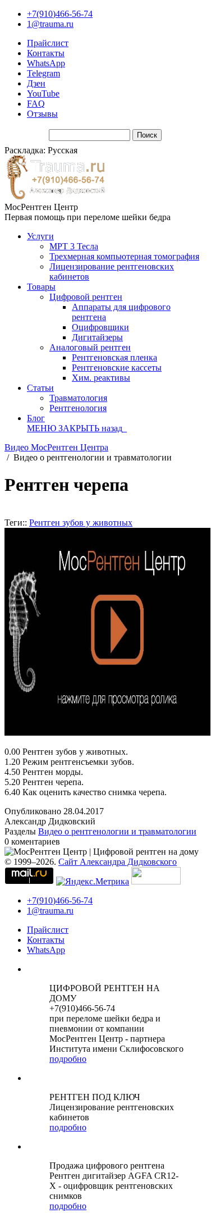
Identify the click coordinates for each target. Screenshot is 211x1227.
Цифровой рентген (85, 297)
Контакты (46, 53)
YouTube (43, 93)
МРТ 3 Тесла (73, 246)
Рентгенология (78, 408)
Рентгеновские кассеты (117, 367)
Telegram (43, 73)
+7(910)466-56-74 (60, 14)
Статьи (40, 388)
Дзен (36, 83)
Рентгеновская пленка (114, 357)
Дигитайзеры (97, 337)
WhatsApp (46, 63)
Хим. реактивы (101, 377)
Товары (41, 286)
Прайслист (47, 43)
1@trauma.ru (50, 24)
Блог (36, 418)
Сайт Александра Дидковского (117, 861)
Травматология (78, 398)
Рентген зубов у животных (80, 522)
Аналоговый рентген (90, 347)
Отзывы (42, 113)
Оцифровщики (100, 327)
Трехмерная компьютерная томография (124, 256)
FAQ (36, 103)
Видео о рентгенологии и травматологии (117, 831)
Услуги (40, 236)
